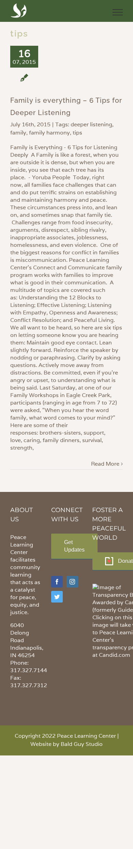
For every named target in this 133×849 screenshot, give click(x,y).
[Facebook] (57, 582)
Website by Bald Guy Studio (66, 744)
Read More (105, 463)
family (18, 132)
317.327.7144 (28, 670)
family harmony (49, 132)
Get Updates (74, 546)
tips (77, 132)
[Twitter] (57, 597)
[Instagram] (72, 582)
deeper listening (91, 124)
